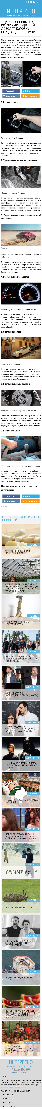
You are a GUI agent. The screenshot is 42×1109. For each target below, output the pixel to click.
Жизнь (6, 1099)
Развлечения (8, 1095)
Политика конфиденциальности (16, 1091)
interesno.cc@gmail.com (21, 1072)
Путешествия (9, 1106)
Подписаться (33, 2)
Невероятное (9, 1102)
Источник (4, 506)
